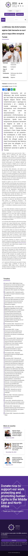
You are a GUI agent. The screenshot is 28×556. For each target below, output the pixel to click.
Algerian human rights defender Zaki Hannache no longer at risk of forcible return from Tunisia (17, 446)
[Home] (11, 4)
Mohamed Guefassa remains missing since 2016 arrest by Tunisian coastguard (17, 460)
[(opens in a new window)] (19, 4)
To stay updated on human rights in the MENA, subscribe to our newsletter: (14, 534)
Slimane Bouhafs (22, 242)
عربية (17, 10)
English (10, 10)
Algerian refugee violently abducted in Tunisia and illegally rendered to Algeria (17, 433)
